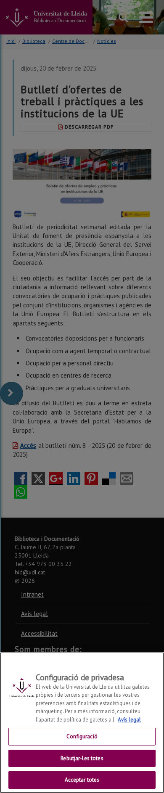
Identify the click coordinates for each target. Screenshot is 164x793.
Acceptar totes (82, 779)
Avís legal (129, 719)
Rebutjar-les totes (82, 758)
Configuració (82, 736)
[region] (82, 722)
